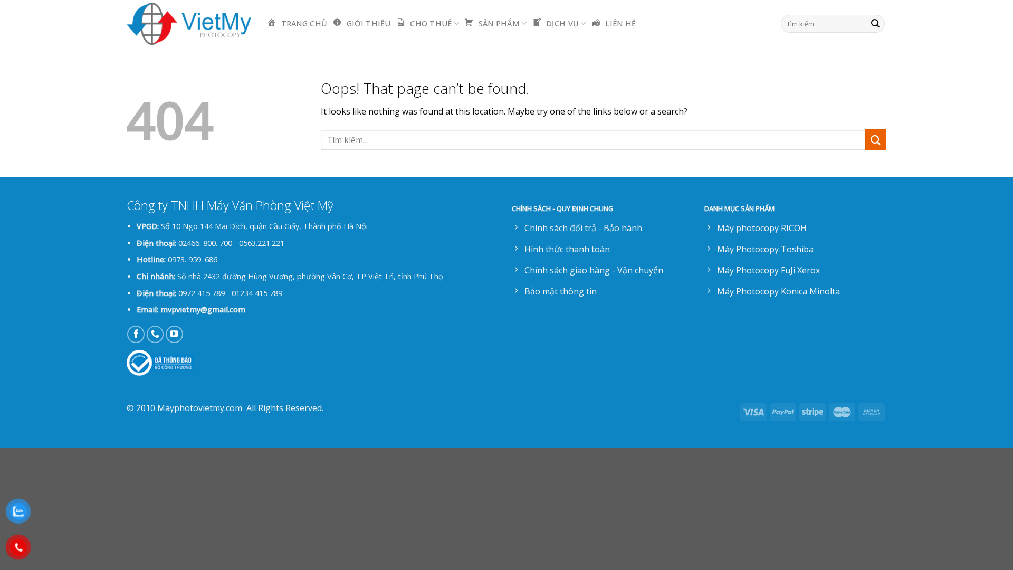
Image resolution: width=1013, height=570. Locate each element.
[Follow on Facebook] (136, 334)
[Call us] (155, 334)
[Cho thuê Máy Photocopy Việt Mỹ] (189, 24)
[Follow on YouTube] (174, 334)
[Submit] (875, 24)
